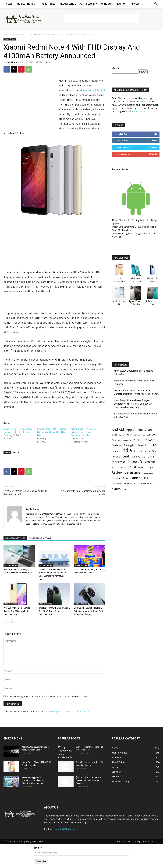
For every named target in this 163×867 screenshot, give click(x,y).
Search (115, 67)
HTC (153, 445)
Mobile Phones (26, 3)
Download (116, 440)
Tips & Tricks (47, 3)
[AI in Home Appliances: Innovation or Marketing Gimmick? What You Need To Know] (11, 781)
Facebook (127, 440)
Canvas (137, 435)
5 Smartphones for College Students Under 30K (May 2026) (135, 415)
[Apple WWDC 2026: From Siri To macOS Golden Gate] (11, 751)
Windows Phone (145, 483)
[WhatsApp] (28, 69)
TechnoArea (144, 101)
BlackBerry (116, 435)
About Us (121, 841)
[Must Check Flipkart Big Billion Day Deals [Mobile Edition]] (89, 556)
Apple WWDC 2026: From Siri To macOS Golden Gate (133, 372)
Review (135, 3)
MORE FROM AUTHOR (40, 538)
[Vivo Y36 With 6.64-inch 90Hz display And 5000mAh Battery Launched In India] (19, 594)
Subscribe (152, 154)
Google (129, 445)
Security (91, 3)
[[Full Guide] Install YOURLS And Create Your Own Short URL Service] (66, 781)
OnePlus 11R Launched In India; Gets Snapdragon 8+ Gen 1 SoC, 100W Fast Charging (88, 611)
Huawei (115, 451)
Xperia (126, 489)
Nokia (131, 466)
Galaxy (117, 445)
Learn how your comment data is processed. (68, 711)
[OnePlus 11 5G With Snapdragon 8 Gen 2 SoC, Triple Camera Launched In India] (54, 594)
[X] (14, 69)
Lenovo (136, 456)
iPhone (116, 456)
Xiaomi (16, 452)
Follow (153, 140)
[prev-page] (5, 621)
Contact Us (148, 841)
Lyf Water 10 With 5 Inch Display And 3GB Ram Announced (25, 493)
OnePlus (142, 467)
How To (142, 445)
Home (6, 34)
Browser (127, 434)
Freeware (149, 440)
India (126, 450)
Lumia (150, 456)
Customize (148, 434)
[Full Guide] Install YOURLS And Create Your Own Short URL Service (89, 780)
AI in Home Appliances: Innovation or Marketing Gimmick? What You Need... (34, 780)
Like (155, 134)
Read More (139, 111)
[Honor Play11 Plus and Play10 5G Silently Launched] (11, 766)
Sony (125, 478)
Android (118, 429)
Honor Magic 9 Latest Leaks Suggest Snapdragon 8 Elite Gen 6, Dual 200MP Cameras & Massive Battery (133, 403)
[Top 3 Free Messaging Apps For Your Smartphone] (66, 766)
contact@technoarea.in (68, 828)
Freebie (137, 440)
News (9, 3)
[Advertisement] (101, 18)
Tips (145, 478)
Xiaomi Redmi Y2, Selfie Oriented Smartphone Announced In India (83, 432)
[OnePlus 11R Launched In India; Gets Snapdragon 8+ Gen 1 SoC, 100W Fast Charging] (89, 594)
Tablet (135, 477)
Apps (140, 429)
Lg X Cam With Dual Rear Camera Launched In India (82, 493)
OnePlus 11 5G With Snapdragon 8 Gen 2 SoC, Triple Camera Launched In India (54, 611)
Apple (130, 429)
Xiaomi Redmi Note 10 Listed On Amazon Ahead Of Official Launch (52, 432)
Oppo (151, 467)
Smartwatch (147, 473)
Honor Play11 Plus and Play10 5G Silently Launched (134, 382)
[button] (155, 4)
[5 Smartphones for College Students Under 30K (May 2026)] (19, 556)
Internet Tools (150, 451)
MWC (114, 467)
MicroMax (119, 461)
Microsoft (135, 461)
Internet (138, 451)
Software (116, 478)
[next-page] (11, 621)
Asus (149, 429)
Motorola (149, 462)
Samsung (132, 472)
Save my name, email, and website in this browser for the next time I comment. (48, 696)
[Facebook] (7, 69)
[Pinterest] (21, 69)
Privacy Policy (134, 841)
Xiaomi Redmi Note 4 (92, 90)
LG (143, 456)
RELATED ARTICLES (15, 538)
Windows (107, 3)
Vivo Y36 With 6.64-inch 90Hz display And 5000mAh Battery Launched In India (17, 611)
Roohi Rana (11, 62)
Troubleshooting (71, 3)
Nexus (122, 467)
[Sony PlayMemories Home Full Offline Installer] (66, 752)
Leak (126, 456)
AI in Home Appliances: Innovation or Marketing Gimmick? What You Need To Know (136, 392)
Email (37, 847)
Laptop (121, 3)
